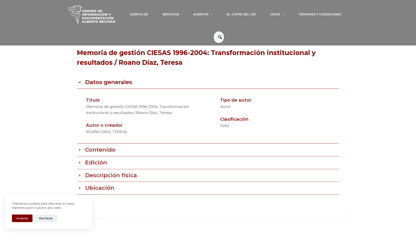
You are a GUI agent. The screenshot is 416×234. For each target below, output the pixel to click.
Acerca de (139, 14)
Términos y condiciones (319, 14)
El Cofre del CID (241, 14)
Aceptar (22, 218)
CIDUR (275, 14)
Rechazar (46, 218)
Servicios (170, 14)
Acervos (200, 14)
